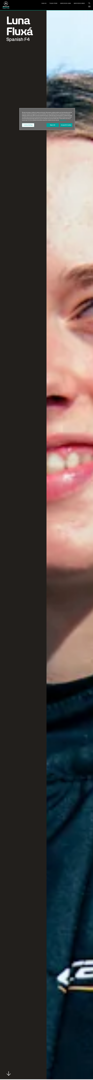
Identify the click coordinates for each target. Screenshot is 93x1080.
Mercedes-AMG (65, 3)
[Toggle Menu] (89, 6)
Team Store (53, 3)
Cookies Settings (28, 125)
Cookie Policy (62, 120)
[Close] (72, 110)
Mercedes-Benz (79, 3)
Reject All (52, 125)
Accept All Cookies (66, 125)
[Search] (89, 3)
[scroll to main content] (8, 1075)
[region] (47, 119)
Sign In (44, 3)
